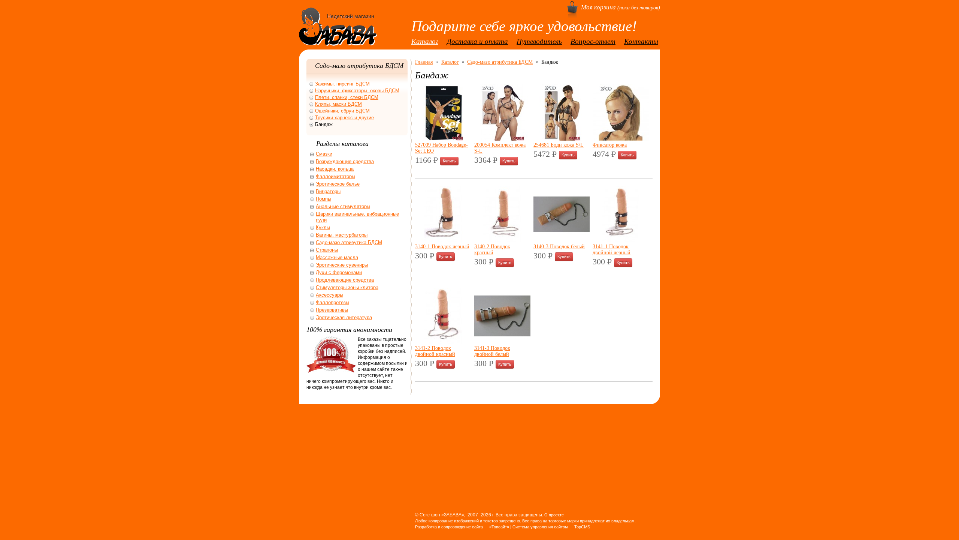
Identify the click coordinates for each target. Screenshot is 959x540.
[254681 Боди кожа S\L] (561, 139)
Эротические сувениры (342, 265)
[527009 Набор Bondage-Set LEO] (443, 139)
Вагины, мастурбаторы (341, 235)
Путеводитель (539, 41)
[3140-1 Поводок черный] (443, 240)
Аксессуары (329, 295)
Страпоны (327, 250)
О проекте (554, 515)
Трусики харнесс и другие (344, 117)
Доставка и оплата (477, 41)
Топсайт (499, 527)
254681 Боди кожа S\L (558, 145)
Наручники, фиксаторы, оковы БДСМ (357, 90)
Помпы (323, 199)
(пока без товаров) (620, 7)
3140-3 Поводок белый (559, 246)
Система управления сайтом (540, 527)
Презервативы (332, 310)
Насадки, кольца (335, 169)
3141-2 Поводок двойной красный (435, 351)
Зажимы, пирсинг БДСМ (342, 84)
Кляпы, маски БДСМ (338, 104)
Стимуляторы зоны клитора (347, 287)
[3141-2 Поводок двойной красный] (443, 342)
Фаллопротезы (332, 302)
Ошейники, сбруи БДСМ (342, 111)
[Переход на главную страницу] (338, 38)
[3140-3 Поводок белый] (561, 240)
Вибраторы (328, 191)
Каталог (424, 41)
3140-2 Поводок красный (492, 249)
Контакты (641, 41)
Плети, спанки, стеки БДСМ (346, 97)
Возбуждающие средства (345, 161)
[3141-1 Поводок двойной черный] (621, 240)
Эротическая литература (344, 317)
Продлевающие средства (345, 280)
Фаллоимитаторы (335, 176)
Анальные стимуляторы (343, 206)
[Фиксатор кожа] (621, 139)
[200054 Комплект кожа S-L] (502, 139)
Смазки (324, 154)
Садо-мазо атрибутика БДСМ (500, 62)
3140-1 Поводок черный (442, 246)
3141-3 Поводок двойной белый (492, 351)
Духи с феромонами (339, 272)
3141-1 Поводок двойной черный (611, 249)
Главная (424, 62)
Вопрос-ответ (593, 41)
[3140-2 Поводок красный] (502, 240)
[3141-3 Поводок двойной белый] (502, 342)
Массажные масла (337, 257)
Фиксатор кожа (610, 145)
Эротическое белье (338, 184)
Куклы (323, 227)
